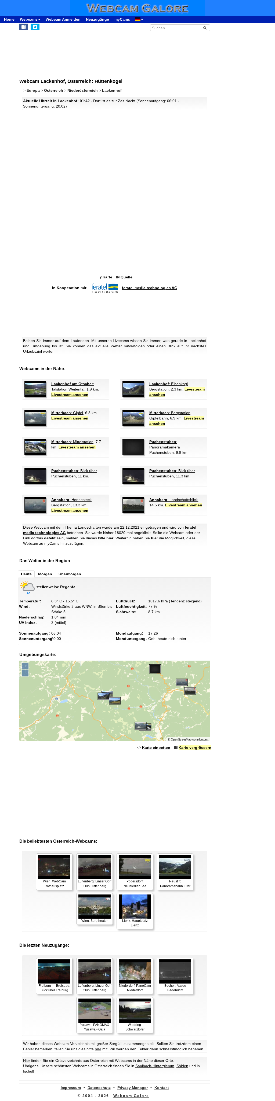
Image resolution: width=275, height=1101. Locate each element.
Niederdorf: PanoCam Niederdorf (135, 988)
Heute (26, 574)
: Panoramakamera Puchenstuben (164, 447)
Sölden (182, 1066)
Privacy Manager (132, 1087)
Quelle (126, 277)
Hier (26, 1060)
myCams (122, 19)
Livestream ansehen (69, 394)
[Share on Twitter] (35, 26)
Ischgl (28, 1071)
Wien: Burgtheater (94, 921)
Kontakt (161, 1087)
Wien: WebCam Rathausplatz (54, 883)
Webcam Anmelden (63, 19)
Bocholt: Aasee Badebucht (175, 988)
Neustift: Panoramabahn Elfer (175, 883)
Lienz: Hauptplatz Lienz (135, 923)
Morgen (45, 574)
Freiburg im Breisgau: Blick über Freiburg (54, 988)
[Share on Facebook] (23, 26)
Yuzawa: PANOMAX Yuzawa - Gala (94, 1027)
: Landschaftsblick (173, 500)
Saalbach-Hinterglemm (154, 1066)
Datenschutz (99, 1087)
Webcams (29, 19)
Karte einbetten (156, 747)
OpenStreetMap (181, 739)
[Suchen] (205, 28)
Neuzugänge (97, 19)
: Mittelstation (72, 442)
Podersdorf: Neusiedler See (135, 883)
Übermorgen (70, 574)
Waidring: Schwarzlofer (134, 1027)
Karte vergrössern (195, 747)
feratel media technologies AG (149, 288)
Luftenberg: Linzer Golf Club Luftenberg (94, 883)
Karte (107, 277)
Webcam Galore (131, 1095)
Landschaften (89, 527)
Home (9, 19)
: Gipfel (67, 413)
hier (109, 538)
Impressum (71, 1087)
